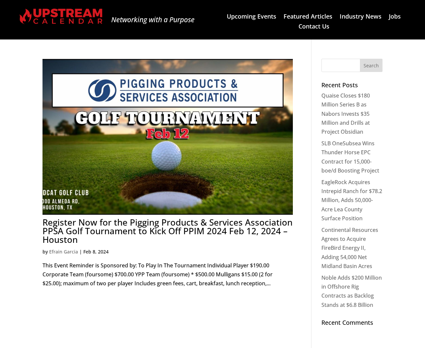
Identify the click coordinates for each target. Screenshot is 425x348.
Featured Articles (308, 17)
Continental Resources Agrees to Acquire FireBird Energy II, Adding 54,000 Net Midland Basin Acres (349, 248)
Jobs (395, 17)
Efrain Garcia (63, 251)
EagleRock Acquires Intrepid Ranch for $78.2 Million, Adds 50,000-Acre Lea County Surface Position (351, 200)
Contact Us (313, 27)
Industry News (361, 17)
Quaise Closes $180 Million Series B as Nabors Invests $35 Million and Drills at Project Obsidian (345, 113)
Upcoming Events (251, 17)
